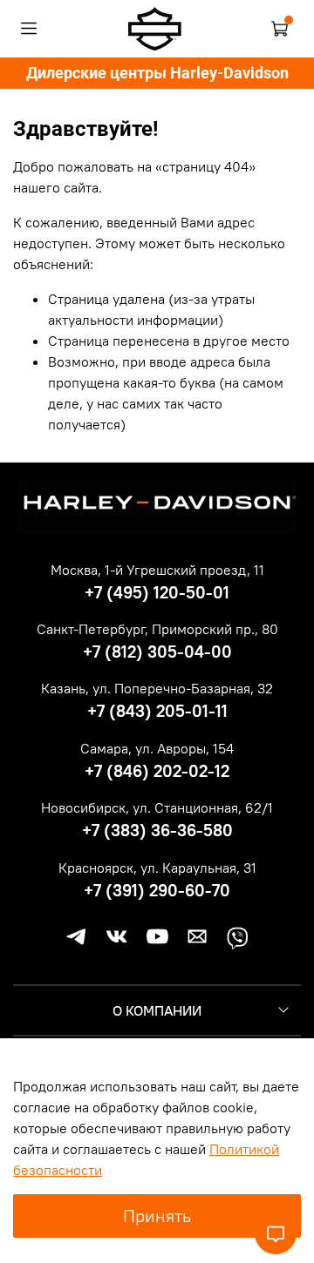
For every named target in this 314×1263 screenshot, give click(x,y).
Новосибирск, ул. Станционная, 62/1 (157, 807)
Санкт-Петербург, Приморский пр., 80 (157, 629)
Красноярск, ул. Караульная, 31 (157, 867)
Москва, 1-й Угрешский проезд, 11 (157, 569)
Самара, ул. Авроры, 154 (157, 748)
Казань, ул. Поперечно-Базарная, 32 (157, 688)
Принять (157, 1215)
